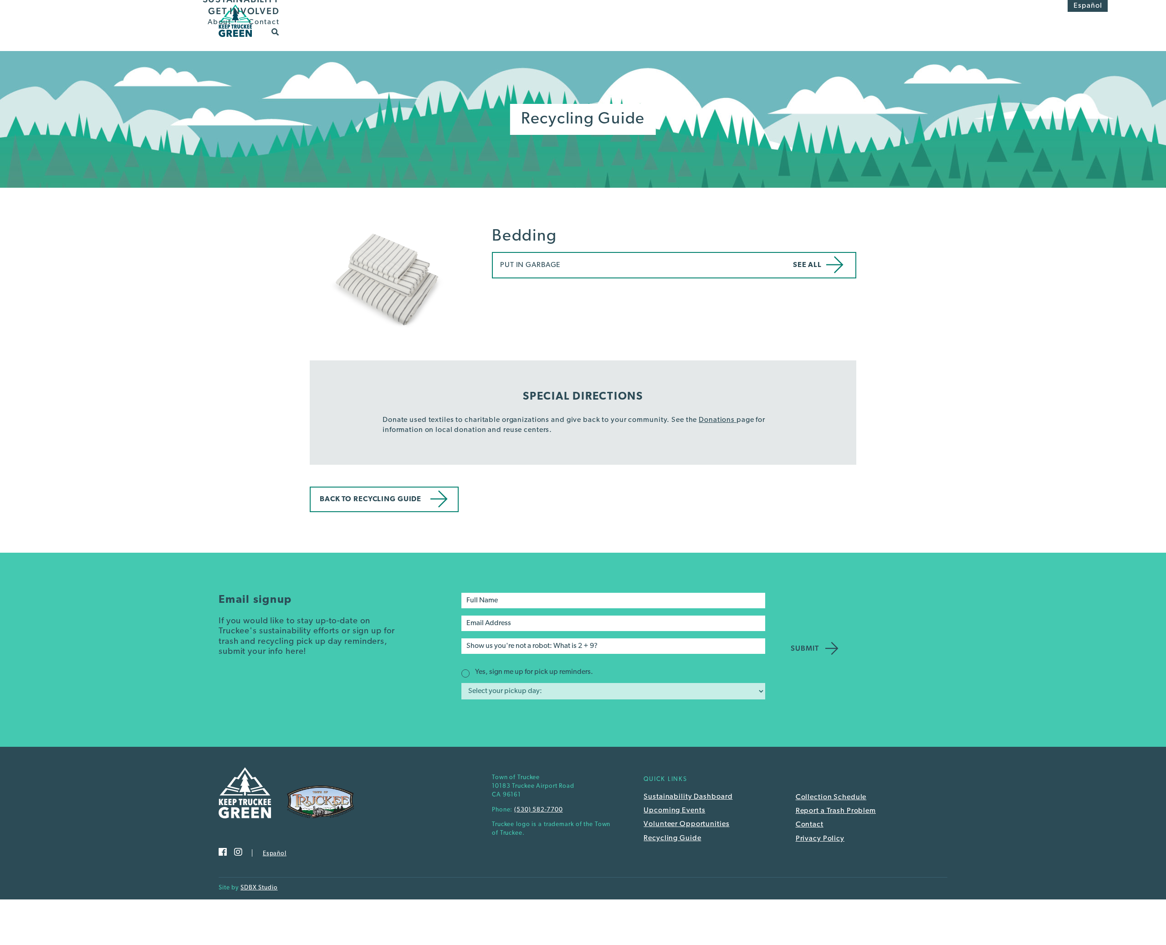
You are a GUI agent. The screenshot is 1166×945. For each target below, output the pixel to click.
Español (1088, 6)
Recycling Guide (672, 838)
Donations (717, 420)
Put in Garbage (530, 265)
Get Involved (243, 10)
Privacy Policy (820, 838)
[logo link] (235, 39)
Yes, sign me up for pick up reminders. (534, 672)
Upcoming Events (674, 810)
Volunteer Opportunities (686, 824)
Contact (264, 22)
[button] (275, 31)
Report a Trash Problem (836, 811)
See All (807, 265)
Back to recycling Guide (370, 499)
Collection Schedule (831, 797)
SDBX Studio (259, 888)
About (219, 22)
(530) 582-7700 (538, 810)
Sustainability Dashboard (688, 797)
